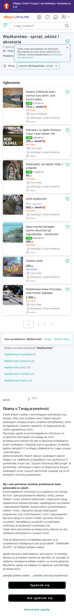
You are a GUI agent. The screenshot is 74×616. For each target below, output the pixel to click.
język (34, 397)
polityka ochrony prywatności (50, 575)
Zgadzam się (40, 585)
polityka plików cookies (16, 575)
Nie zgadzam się (40, 598)
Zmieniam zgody (37, 609)
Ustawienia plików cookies (29, 561)
